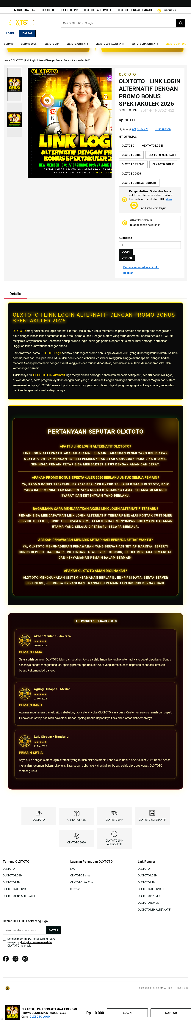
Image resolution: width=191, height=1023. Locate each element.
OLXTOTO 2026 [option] (131, 173)
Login (10, 33)
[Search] (180, 23)
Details (15, 293)
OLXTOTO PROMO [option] (133, 164)
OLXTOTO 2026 (76, 842)
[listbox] (150, 164)
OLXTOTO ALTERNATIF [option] (162, 154)
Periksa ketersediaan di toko (141, 267)
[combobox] (123, 23)
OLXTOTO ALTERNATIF (98, 10)
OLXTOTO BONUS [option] (163, 164)
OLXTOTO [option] (128, 145)
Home (7, 60)
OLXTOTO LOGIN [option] (152, 145)
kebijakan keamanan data (36, 942)
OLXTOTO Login (51, 353)
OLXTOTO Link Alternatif (49, 375)
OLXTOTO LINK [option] (131, 154)
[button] (14, 84)
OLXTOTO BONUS (148, 902)
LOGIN (126, 251)
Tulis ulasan (163, 129)
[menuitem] (8, 44)
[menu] (95, 44)
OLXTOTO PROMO (149, 895)
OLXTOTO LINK (69, 10)
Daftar (27, 33)
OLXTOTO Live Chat (82, 882)
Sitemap (75, 889)
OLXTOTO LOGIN (76, 820)
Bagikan (128, 272)
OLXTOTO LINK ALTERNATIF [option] (139, 182)
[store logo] (21, 23)
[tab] (15, 294)
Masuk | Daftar (24, 10)
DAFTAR (127, 257)
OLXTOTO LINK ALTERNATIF (135, 10)
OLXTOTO (47, 10)
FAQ (72, 868)
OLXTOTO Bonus (80, 875)
